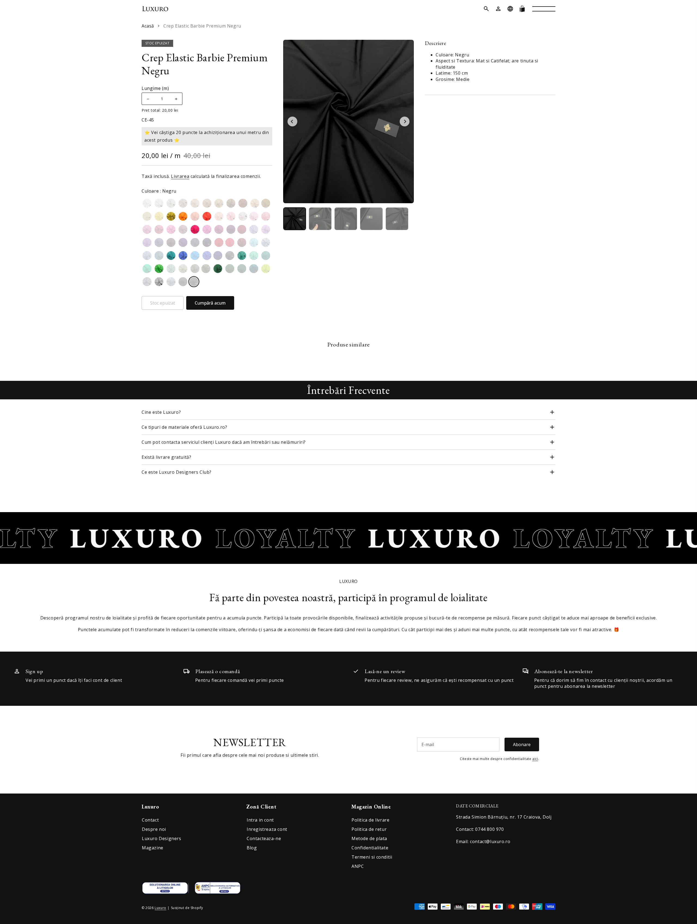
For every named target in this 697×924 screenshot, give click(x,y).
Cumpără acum (210, 303)
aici (535, 758)
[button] (486, 8)
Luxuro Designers (161, 838)
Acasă (148, 26)
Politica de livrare (370, 820)
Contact (150, 820)
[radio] (147, 203)
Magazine (152, 848)
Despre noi (154, 829)
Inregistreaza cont (267, 829)
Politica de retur (369, 829)
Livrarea (180, 176)
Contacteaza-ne (264, 838)
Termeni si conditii (371, 857)
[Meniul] (543, 8)
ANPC (357, 866)
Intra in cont (260, 820)
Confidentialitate (369, 848)
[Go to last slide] (292, 121)
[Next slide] (404, 121)
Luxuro (160, 907)
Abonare (522, 744)
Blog (252, 848)
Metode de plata (369, 838)
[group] (294, 218)
